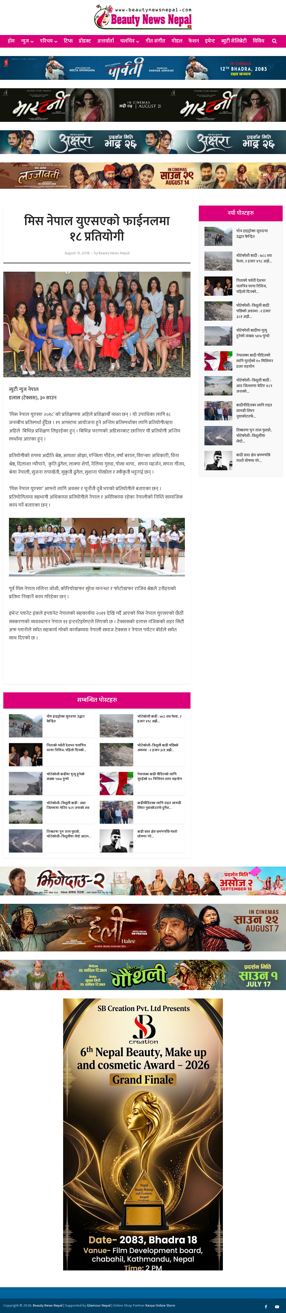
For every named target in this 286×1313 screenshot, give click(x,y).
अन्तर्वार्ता (105, 41)
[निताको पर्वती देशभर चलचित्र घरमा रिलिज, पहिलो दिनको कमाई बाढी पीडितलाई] (220, 286)
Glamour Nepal (99, 1305)
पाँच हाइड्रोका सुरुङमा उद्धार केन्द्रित (66, 718)
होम (11, 41)
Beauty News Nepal (114, 253)
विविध (258, 41)
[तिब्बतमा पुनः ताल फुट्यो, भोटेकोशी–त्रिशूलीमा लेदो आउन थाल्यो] (220, 435)
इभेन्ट (210, 41)
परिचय (46, 41)
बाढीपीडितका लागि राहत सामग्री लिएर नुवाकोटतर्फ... (254, 410)
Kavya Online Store (160, 1305)
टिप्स (68, 41)
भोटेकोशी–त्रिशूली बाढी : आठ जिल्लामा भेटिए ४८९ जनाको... (254, 385)
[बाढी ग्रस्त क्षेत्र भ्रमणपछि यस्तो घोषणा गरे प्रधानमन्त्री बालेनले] (220, 460)
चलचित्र (127, 41)
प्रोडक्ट (85, 41)
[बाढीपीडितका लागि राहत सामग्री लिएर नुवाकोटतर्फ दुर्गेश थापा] (220, 410)
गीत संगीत (155, 41)
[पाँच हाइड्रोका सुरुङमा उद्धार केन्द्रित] (220, 236)
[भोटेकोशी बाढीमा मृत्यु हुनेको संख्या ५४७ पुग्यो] (220, 336)
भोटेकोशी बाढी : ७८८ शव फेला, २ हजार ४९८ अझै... (159, 718)
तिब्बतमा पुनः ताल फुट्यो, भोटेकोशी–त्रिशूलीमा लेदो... (253, 435)
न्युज (25, 41)
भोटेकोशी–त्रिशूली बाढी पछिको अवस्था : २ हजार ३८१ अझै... (157, 747)
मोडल (176, 41)
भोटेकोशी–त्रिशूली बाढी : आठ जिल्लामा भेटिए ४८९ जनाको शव (68, 805)
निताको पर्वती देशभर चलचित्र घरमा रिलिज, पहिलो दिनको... (66, 747)
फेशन (194, 41)
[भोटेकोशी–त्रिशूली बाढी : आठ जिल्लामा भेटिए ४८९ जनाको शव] (220, 385)
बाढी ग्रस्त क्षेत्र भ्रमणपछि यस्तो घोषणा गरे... (157, 833)
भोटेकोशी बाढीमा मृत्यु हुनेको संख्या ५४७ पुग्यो (66, 776)
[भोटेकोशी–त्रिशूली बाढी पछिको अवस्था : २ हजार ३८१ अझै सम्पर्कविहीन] (220, 311)
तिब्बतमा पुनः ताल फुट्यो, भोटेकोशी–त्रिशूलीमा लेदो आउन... (69, 833)
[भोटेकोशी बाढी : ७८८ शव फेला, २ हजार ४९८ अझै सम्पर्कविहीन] (220, 261)
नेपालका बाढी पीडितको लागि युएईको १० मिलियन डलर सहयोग (159, 776)
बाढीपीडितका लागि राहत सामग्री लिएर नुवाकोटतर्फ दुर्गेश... (159, 805)
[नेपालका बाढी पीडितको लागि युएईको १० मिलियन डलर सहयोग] (220, 361)
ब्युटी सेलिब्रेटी (234, 41)
